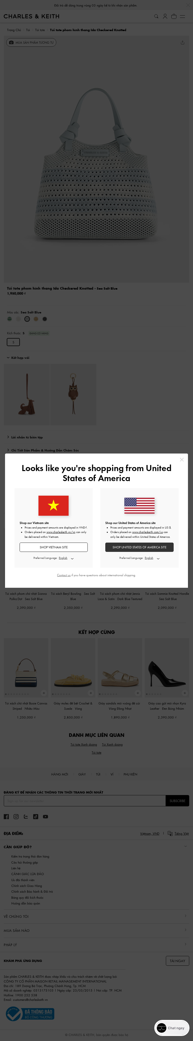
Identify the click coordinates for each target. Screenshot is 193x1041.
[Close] (181, 459)
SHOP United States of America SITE (139, 547)
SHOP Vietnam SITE (54, 547)
